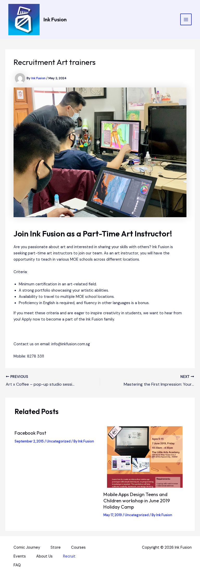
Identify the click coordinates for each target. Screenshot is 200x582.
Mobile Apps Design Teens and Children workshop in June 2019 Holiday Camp (136, 500)
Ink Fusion (55, 19)
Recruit (69, 556)
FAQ (17, 565)
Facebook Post (30, 433)
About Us (44, 556)
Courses (78, 547)
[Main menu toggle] (186, 19)
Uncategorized (59, 441)
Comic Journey (27, 547)
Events (20, 556)
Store (56, 547)
